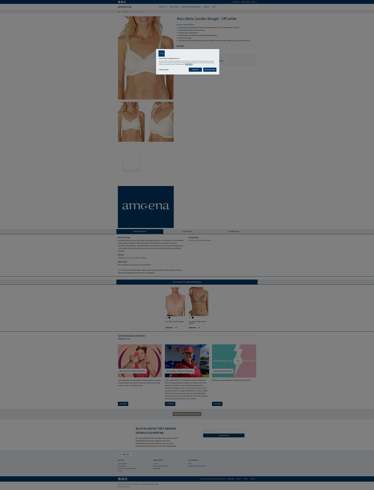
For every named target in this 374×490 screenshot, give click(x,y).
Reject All (195, 69)
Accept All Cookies (209, 69)
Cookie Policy (188, 64)
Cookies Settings (164, 69)
